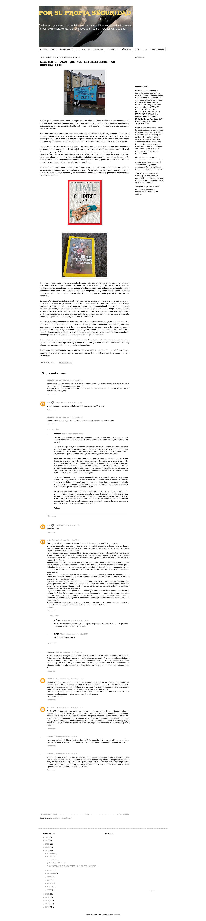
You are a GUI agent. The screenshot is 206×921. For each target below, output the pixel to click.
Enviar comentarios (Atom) (61, 818)
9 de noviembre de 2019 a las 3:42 (75, 620)
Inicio (87, 814)
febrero (50, 887)
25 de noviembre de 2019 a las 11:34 (69, 679)
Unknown (50, 679)
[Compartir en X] (65, 362)
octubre (50, 870)
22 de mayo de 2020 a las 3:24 (65, 754)
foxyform (152, 890)
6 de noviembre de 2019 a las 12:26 (68, 417)
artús (49, 540)
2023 (47, 837)
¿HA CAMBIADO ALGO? (56, 863)
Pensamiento (112, 49)
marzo (49, 883)
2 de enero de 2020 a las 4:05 (73, 434)
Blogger (117, 914)
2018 (47, 894)
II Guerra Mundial (83, 49)
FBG (48, 402)
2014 (47, 907)
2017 (47, 897)
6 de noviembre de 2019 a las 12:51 (68, 525)
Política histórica (141, 49)
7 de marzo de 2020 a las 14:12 (71, 708)
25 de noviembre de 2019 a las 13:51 (74, 634)
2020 (47, 847)
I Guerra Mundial (66, 49)
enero (49, 890)
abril (49, 880)
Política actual (126, 49)
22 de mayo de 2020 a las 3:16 (65, 737)
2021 (47, 844)
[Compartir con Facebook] (68, 362)
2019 (47, 851)
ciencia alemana (157, 49)
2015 (47, 904)
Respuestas (54, 429)
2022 (47, 841)
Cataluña (43, 49)
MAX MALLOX (52, 708)
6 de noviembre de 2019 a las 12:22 (68, 402)
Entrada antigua (122, 814)
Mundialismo (98, 49)
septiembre (51, 873)
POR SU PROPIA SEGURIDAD (85, 13)
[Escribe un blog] (63, 362)
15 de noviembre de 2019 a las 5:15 (68, 652)
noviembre (51, 857)
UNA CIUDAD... (53, 860)
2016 (47, 901)
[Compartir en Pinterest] (71, 362)
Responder (51, 394)
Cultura (54, 49)
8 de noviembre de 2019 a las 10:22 (65, 540)
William (50, 737)
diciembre (51, 853)
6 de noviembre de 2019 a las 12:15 (68, 380)
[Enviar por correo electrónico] (60, 362)
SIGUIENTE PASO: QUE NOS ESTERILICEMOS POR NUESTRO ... (72, 866)
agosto (50, 877)
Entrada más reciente (49, 814)
